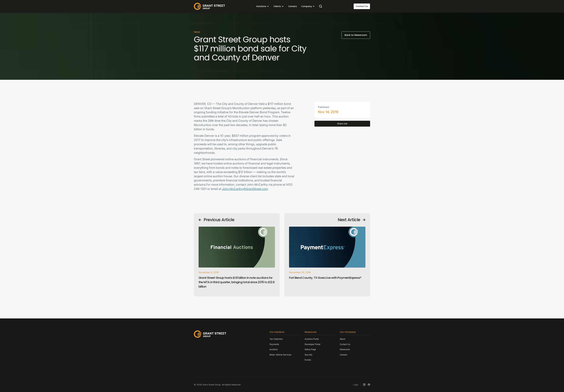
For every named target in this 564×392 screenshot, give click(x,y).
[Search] (320, 6)
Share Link (342, 123)
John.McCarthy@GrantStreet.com (245, 189)
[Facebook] (369, 384)
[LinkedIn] (364, 384)
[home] (209, 6)
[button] (262, 6)
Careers (292, 6)
